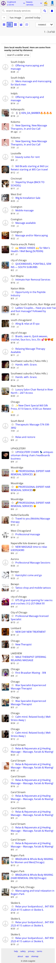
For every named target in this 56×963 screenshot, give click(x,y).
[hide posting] (18, 72)
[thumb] (10, 24)
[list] (4, 24)
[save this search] (52, 11)
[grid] (15, 24)
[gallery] (21, 24)
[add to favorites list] (12, 65)
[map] (27, 24)
